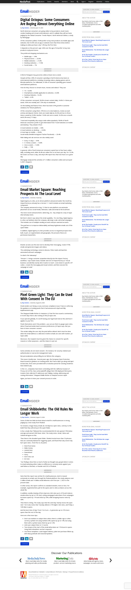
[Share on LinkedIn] (26, 167)
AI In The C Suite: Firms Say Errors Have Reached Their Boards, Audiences (94, 60)
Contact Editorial (50, 572)
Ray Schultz (25, 28)
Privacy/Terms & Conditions (76, 572)
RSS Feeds (58, 572)
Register (91, 1)
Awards (56, 1)
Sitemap (65, 572)
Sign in (84, 1)
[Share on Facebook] (22, 167)
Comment (25, 172)
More (72, 1)
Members (65, 1)
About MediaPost (33, 572)
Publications (40, 1)
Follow (107, 1)
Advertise (99, 1)
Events (49, 1)
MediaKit (41, 572)
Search (77, 1)
